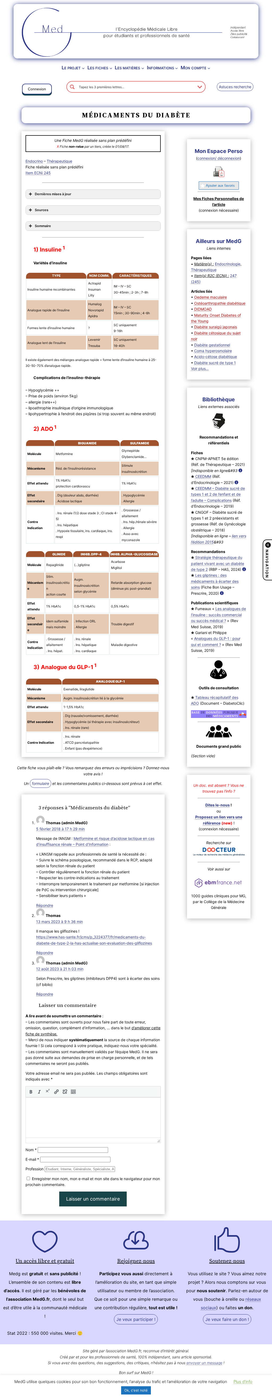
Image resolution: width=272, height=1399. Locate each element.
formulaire (40, 783)
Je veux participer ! (135, 1319)
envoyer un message (204, 1362)
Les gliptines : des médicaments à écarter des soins (215, 581)
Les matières (127, 67)
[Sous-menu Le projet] (83, 67)
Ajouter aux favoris (220, 186)
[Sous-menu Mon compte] (208, 67)
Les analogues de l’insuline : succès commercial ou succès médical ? (218, 614)
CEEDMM (203, 476)
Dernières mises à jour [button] (53, 194)
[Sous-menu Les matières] (142, 67)
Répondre (44, 905)
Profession (35, 1169)
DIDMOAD (203, 309)
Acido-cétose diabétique (215, 356)
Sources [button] (41, 210)
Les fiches (97, 67)
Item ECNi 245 (38, 173)
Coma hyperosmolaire (213, 350)
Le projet (71, 67)
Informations (160, 67)
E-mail (32, 1159)
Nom (31, 1149)
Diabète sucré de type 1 (215, 362)
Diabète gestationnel (212, 345)
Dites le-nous (217, 805)
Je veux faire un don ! (227, 1319)
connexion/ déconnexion (218, 158)
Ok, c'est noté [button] (136, 1390)
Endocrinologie (227, 264)
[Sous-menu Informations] (176, 67)
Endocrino (34, 161)
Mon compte (193, 67)
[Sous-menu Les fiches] (110, 67)
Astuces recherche (235, 86)
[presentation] (30, 1091)
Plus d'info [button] (242, 1381)
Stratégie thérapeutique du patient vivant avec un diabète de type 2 (217, 563)
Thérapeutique (59, 161)
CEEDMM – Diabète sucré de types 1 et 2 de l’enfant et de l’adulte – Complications (218, 494)
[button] (37, 90)
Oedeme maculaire (210, 297)
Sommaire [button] (43, 226)
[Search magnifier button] (72, 87)
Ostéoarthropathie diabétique (219, 303)
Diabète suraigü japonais (215, 327)
